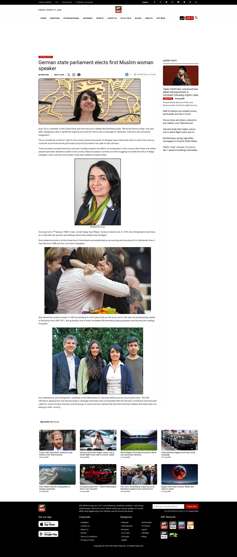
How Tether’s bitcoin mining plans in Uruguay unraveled (54, 488)
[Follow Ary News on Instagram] (172, 2)
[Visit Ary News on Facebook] (154, 2)
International (46, 57)
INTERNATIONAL (71, 18)
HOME (43, 18)
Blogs (144, 536)
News (170, 60)
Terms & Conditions (89, 536)
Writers (84, 533)
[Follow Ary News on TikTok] (190, 2)
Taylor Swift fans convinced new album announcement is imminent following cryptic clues (180, 92)
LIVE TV (189, 18)
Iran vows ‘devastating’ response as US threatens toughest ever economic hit (138, 488)
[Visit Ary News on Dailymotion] (184, 2)
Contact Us (85, 526)
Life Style (125, 536)
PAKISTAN (54, 18)
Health (124, 540)
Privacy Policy (193, 511)
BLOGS (138, 18)
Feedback (85, 522)
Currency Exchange (84, 2)
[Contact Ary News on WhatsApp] (160, 2)
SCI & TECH (126, 18)
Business (125, 529)
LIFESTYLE (112, 18)
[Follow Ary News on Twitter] (166, 2)
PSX (56, 2)
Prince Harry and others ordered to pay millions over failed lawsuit (55, 453)
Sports (144, 529)
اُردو (182, 18)
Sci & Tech (125, 533)
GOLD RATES (67, 2)
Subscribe (192, 506)
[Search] (196, 18)
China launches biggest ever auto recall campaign (178, 453)
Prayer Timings (45, 2)
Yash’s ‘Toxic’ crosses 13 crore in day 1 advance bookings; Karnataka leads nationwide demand (180, 150)
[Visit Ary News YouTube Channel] (178, 2)
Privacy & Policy (87, 540)
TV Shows (146, 526)
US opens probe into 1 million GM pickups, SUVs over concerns (98, 488)
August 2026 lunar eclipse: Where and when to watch (177, 488)
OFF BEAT (161, 18)
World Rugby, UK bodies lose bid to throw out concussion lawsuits (138, 453)
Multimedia (146, 522)
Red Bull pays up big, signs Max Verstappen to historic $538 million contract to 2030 (180, 141)
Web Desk (45, 75)
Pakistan (124, 522)
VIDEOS (145, 2)
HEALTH (149, 18)
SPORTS (100, 18)
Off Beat (145, 533)
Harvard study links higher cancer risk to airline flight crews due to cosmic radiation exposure (179, 132)
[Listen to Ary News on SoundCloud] (196, 2)
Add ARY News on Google (146, 74)
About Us (85, 529)
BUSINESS (87, 18)
